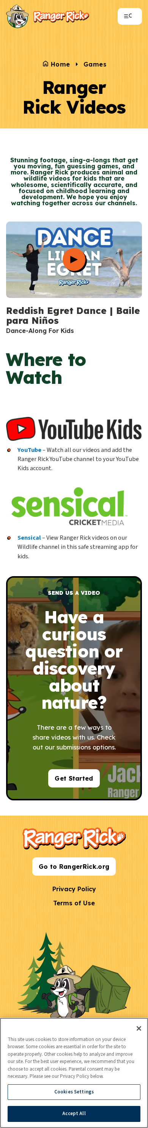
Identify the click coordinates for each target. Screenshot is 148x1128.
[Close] (139, 1028)
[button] (74, 245)
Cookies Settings (74, 1091)
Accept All (73, 1113)
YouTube (29, 449)
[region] (74, 1073)
